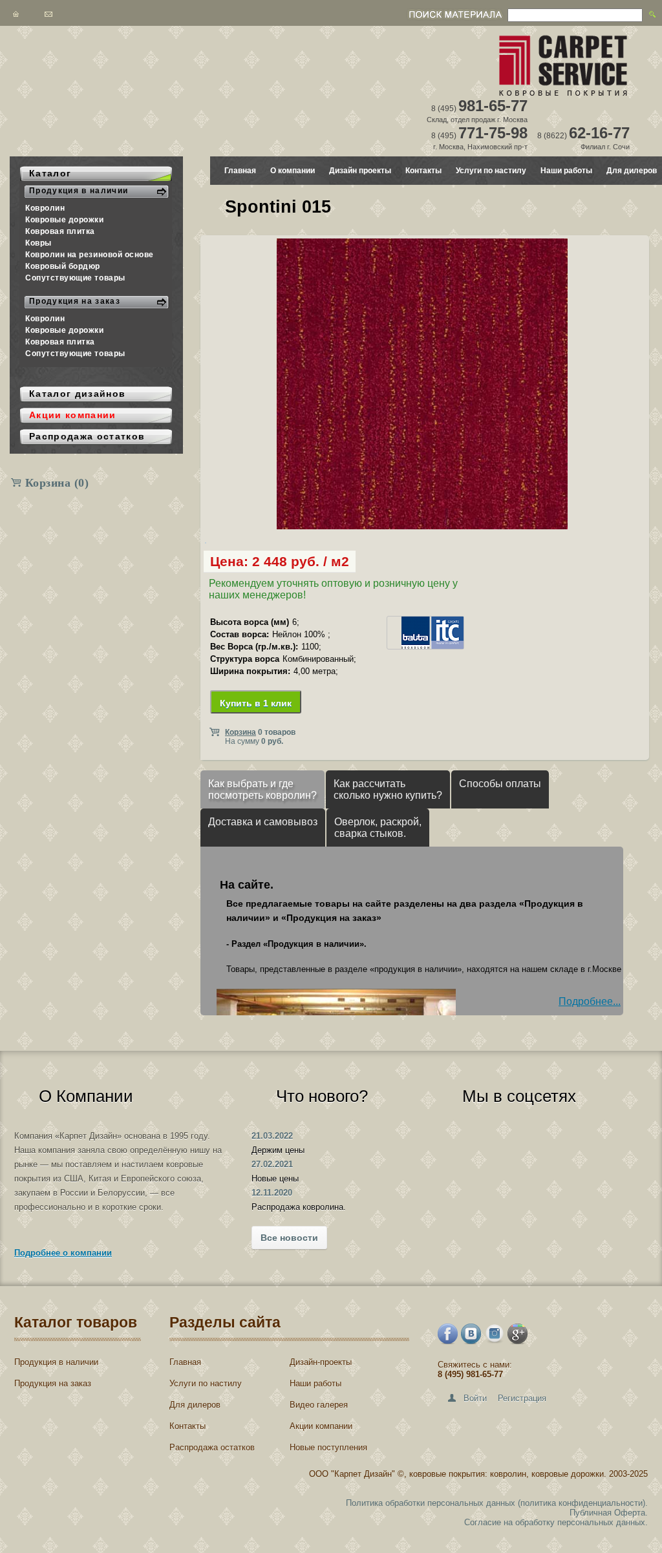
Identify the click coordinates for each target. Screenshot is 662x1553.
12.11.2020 (271, 1193)
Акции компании (321, 1426)
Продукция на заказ (52, 1383)
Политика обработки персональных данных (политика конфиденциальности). (497, 1503)
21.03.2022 (272, 1136)
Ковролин (45, 208)
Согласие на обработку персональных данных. (556, 1522)
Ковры (38, 243)
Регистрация (522, 1398)
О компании (292, 170)
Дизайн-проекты (321, 1362)
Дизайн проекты (360, 170)
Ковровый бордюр (62, 266)
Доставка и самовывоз (262, 821)
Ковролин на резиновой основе (89, 254)
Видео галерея (319, 1405)
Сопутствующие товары (75, 277)
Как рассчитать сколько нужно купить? (388, 789)
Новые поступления (328, 1447)
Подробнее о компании (63, 1253)
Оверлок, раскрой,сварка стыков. (378, 827)
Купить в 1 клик (256, 703)
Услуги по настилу (491, 170)
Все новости (289, 1237)
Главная (240, 170)
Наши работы (566, 170)
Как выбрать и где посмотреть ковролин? (262, 789)
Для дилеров (631, 170)
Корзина (57, 482)
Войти (475, 1398)
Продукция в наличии (56, 1362)
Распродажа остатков (212, 1447)
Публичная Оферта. (609, 1512)
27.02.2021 (272, 1164)
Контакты (423, 170)
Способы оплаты (500, 783)
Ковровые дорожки (64, 219)
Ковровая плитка (60, 231)
